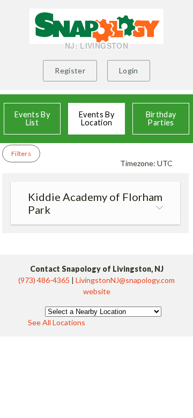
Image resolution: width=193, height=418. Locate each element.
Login (128, 70)
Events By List (32, 118)
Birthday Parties (161, 118)
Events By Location (96, 118)
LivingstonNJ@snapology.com (125, 280)
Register (70, 70)
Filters (21, 154)
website (96, 291)
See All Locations (56, 322)
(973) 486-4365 (44, 280)
